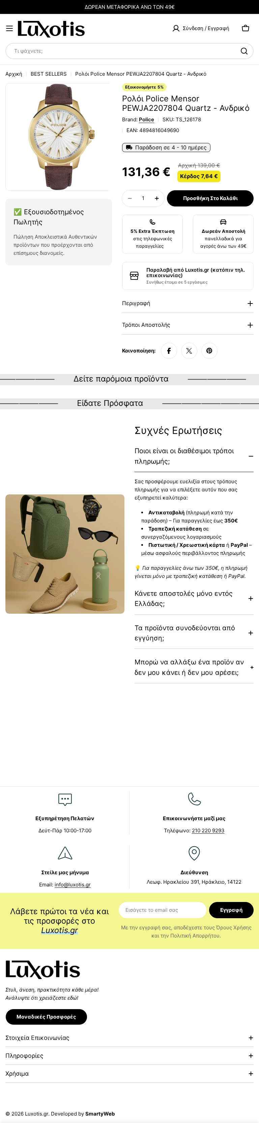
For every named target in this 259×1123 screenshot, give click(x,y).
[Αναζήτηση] (244, 51)
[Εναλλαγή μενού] (9, 28)
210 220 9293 (208, 830)
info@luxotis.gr (73, 884)
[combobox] (129, 51)
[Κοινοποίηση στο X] (189, 351)
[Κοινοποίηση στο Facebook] (169, 351)
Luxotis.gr (36, 1113)
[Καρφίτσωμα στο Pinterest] (209, 351)
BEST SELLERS (49, 74)
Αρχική (13, 74)
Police (146, 119)
